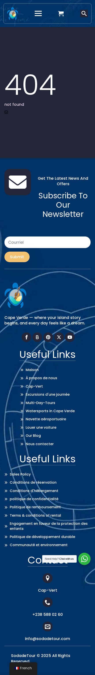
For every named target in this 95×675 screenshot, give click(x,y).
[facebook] (26, 337)
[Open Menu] (38, 13)
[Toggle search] (84, 13)
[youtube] (70, 337)
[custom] (37, 337)
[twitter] (59, 337)
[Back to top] (85, 665)
